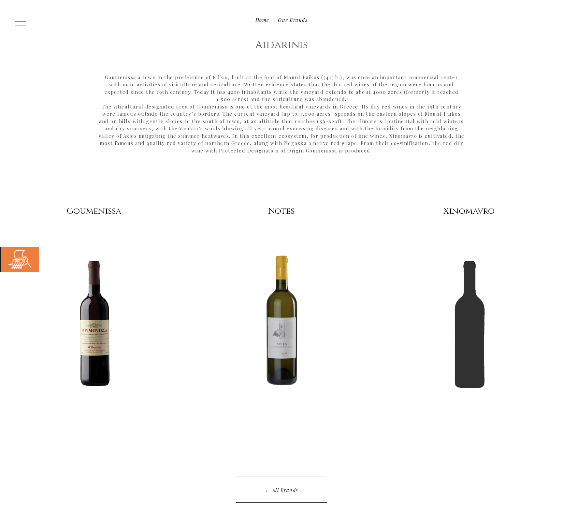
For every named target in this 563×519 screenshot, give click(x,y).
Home (262, 20)
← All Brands (281, 490)
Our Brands (293, 20)
